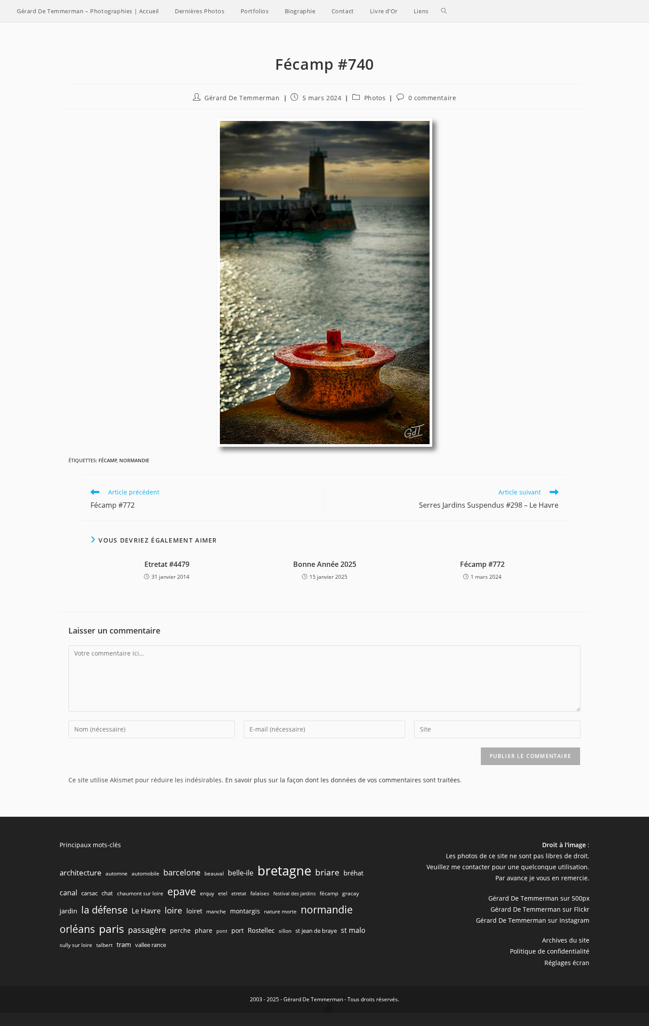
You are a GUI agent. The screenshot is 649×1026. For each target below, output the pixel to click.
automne (117, 873)
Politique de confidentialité (549, 951)
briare (327, 872)
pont (221, 931)
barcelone (181, 872)
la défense (104, 910)
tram (124, 944)
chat (107, 893)
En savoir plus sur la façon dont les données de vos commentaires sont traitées (342, 780)
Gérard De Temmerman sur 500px (538, 898)
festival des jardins (294, 893)
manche (216, 911)
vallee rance (150, 945)
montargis (245, 911)
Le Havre (146, 911)
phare (203, 930)
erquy (207, 893)
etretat (238, 893)
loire (173, 910)
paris (111, 928)
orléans (77, 929)
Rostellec (261, 930)
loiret (194, 910)
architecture (81, 873)
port (237, 930)
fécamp (107, 460)
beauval (214, 873)
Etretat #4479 (166, 564)
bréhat (353, 872)
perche (180, 930)
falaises (259, 893)
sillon (285, 931)
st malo (353, 930)
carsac (89, 893)
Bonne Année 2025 (324, 564)
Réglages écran (566, 962)
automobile (145, 873)
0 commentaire (432, 98)
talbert (104, 945)
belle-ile (240, 873)
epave (181, 891)
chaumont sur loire (140, 893)
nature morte (280, 911)
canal (68, 893)
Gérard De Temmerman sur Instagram (532, 920)
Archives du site (565, 940)
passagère (147, 929)
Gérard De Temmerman (241, 98)
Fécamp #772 (482, 564)
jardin (68, 910)
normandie (134, 460)
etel (222, 893)
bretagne (284, 870)
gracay (350, 893)
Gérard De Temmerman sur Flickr (540, 909)
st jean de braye (316, 931)
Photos (375, 98)
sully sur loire (76, 945)
